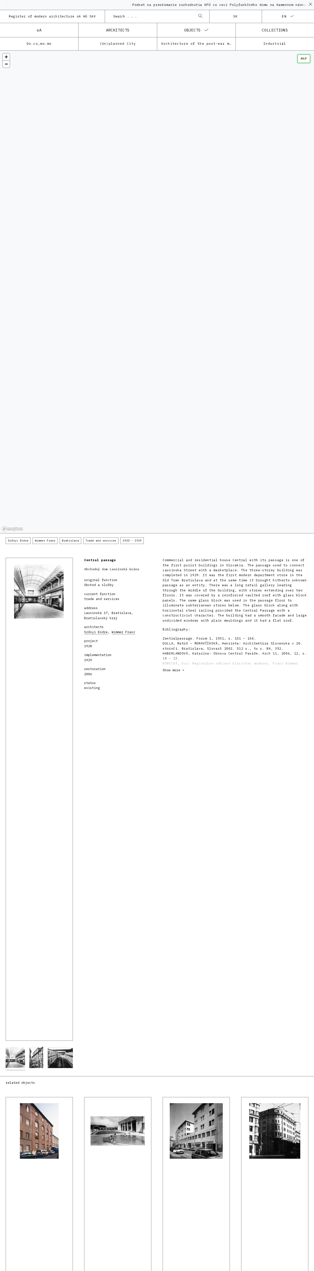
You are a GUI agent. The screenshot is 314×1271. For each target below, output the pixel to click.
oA (39, 30)
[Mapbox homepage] (12, 529)
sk (235, 16)
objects (192, 30)
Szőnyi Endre (96, 632)
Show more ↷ (173, 670)
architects (118, 30)
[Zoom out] (6, 64)
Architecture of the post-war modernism (198, 44)
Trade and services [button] (100, 540)
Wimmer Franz (123, 632)
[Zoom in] (6, 56)
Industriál (274, 44)
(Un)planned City (118, 44)
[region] (157, 292)
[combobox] (152, 16)
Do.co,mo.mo (39, 44)
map (304, 59)
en (284, 16)
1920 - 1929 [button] (132, 540)
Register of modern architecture (52, 16)
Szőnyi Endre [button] (18, 540)
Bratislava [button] (70, 540)
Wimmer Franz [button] (45, 540)
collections (275, 30)
